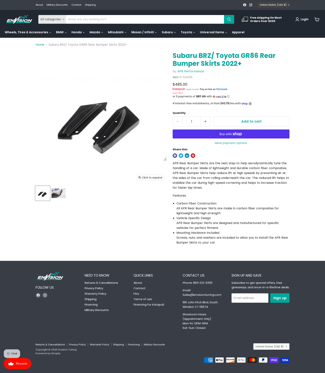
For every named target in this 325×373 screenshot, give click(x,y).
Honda (76, 32)
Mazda (95, 32)
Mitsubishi (116, 32)
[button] (231, 96)
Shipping (90, 5)
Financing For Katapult (149, 304)
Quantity (179, 112)
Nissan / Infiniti (143, 32)
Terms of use (143, 299)
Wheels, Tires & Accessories (27, 32)
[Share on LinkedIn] (187, 155)
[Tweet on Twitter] (181, 155)
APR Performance (190, 71)
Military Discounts (57, 5)
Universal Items (212, 32)
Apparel (238, 32)
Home (40, 44)
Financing (91, 304)
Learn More (178, 93)
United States (273, 5)
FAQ (136, 294)
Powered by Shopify (48, 353)
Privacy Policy (94, 288)
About (39, 5)
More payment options (231, 143)
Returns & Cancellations (101, 283)
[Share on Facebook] (175, 155)
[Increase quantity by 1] (205, 121)
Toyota (187, 32)
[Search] (229, 19)
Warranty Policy (95, 294)
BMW (60, 32)
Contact (76, 5)
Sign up (279, 298)
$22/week (221, 89)
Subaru (168, 32)
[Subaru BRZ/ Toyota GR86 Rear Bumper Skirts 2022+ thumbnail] (42, 193)
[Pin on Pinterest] (193, 155)
